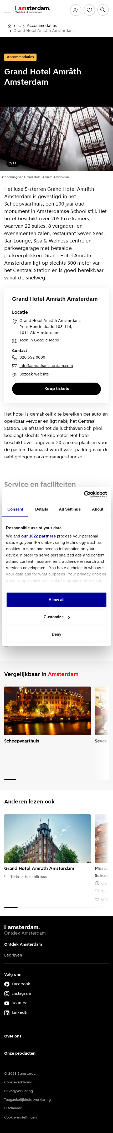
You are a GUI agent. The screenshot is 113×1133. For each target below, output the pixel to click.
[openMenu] (7, 10)
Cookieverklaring (18, 1082)
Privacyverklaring (18, 1091)
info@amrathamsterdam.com (46, 366)
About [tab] (98, 509)
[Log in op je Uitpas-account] (75, 10)
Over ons (12, 1036)
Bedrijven (13, 955)
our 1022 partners (38, 536)
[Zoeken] (103, 10)
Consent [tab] (15, 509)
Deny (56, 634)
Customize (54, 617)
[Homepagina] (9, 26)
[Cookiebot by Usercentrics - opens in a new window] (84, 494)
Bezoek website (34, 374)
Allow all (57, 599)
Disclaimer (13, 1108)
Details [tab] (41, 509)
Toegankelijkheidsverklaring (27, 1100)
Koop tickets (56, 389)
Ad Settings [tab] (70, 509)
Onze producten (19, 1053)
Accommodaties (42, 26)
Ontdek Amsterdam (23, 944)
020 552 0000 (32, 357)
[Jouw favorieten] (89, 10)
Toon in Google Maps (39, 340)
